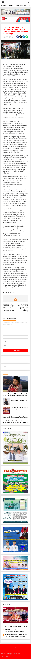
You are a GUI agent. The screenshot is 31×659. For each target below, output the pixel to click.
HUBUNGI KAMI (5, 655)
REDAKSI (18, 653)
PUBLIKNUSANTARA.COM (16, 2)
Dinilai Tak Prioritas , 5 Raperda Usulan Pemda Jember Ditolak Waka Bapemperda (22, 308)
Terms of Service (5, 656)
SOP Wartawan (15, 655)
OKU (4, 37)
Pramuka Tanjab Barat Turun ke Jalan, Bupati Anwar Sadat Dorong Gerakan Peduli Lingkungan (15, 421)
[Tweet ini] (20, 36)
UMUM (6, 37)
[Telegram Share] (23, 36)
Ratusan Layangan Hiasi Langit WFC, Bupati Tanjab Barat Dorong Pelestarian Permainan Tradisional (15, 416)
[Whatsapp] (26, 36)
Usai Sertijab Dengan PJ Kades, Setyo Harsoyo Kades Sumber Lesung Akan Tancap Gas (8, 308)
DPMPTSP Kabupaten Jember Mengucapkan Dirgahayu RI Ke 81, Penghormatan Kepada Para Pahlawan (19, 399)
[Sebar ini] (17, 36)
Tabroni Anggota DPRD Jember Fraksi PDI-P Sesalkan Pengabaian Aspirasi (15, 394)
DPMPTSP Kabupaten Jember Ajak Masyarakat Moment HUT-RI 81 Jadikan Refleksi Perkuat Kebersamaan (19, 408)
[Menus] (2, 2)
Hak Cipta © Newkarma (7, 653)
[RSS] (15, 299)
